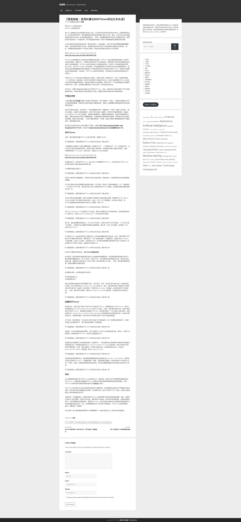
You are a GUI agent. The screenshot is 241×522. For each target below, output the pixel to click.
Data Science (149, 139)
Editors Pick (149, 142)
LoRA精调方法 (114, 128)
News (145, 159)
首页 (61, 10)
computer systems (149, 135)
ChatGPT (146, 129)
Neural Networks (95, 422)
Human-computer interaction (153, 146)
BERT (72, 422)
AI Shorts (169, 117)
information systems (171, 146)
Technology (168, 165)
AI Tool (144, 121)
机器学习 (147, 75)
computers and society (168, 132)
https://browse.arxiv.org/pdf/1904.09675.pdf (80, 55)
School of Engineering (168, 162)
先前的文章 (95, 252)
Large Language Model (167, 150)
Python (153, 162)
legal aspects (160, 152)
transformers (107, 422)
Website (67, 489)
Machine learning (82, 422)
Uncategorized (150, 169)
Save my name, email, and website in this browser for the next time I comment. (90, 497)
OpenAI (152, 159)
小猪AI (86, 10)
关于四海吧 (78, 10)
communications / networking (157, 129)
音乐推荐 (147, 93)
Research (159, 162)
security (175, 162)
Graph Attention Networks (98, 128)
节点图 (78, 101)
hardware (170, 143)
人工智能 (147, 66)
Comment (68, 452)
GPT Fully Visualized (107, 125)
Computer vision (162, 135)
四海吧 (62, 4)
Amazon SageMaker (153, 121)
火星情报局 (148, 79)
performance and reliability (165, 159)
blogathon (170, 126)
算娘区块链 (94, 10)
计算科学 (147, 91)
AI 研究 (147, 64)
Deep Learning (161, 139)
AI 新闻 (147, 61)
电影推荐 (147, 84)
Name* (67, 472)
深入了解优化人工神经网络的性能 (120, 429)
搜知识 (175, 47)
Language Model (150, 149)
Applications (166, 121)
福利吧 (147, 86)
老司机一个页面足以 (151, 104)
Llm (166, 152)
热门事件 (147, 82)
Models (175, 156)
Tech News (157, 165)
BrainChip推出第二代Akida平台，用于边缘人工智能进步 (81, 430)
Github (96, 383)
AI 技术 (147, 59)
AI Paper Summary (159, 117)
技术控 (147, 70)
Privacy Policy (133, 520)
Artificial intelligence (154, 125)
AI (66, 422)
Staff (145, 165)
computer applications (151, 132)
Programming (146, 162)
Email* (67, 481)
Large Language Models (149, 152)
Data (171, 135)
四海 (73, 418)
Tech (149, 166)
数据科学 (147, 73)
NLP (148, 159)
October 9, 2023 (74, 22)
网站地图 (126, 520)
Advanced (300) (146, 117)
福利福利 (147, 88)
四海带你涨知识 (147, 42)
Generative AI (161, 143)
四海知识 (68, 10)
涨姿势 (147, 77)
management (167, 156)
